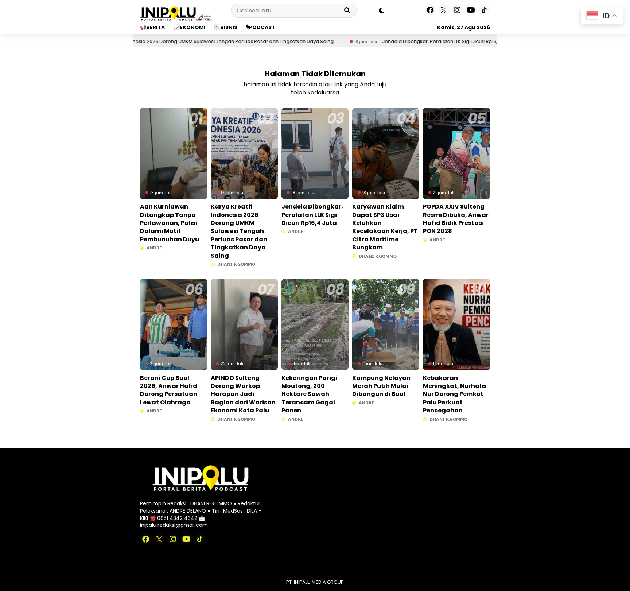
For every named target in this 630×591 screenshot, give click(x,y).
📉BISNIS (225, 27)
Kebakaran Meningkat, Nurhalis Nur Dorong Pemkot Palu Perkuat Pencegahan (454, 394)
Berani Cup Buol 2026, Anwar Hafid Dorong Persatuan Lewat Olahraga (168, 390)
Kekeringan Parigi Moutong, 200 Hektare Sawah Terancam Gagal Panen (309, 394)
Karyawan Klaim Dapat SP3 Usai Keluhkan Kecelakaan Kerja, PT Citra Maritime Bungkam (385, 227)
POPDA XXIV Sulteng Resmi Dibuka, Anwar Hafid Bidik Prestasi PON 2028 (456, 218)
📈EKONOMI (189, 27)
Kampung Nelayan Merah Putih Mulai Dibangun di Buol (381, 386)
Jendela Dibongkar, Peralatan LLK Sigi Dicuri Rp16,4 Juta (420, 41)
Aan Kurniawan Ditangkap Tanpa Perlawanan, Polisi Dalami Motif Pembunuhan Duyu (169, 223)
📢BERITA (152, 27)
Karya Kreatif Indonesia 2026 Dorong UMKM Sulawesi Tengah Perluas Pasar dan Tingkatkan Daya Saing (185, 41)
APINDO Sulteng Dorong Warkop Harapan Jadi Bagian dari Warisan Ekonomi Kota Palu (243, 394)
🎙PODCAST (260, 27)
